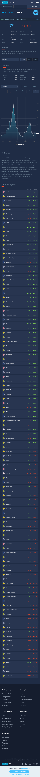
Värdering (5, 699)
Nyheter (5, 705)
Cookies (23, 727)
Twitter (4, 740)
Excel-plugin (6, 718)
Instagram (5, 746)
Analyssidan (6, 697)
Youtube (5, 743)
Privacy (22, 724)
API (3, 715)
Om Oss (23, 715)
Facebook (5, 737)
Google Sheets (7, 721)
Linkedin (5, 749)
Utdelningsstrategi (26, 699)
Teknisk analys (7, 702)
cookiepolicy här (25, 768)
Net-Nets (23, 705)
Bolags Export (7, 727)
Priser (22, 718)
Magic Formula (25, 694)
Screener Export (7, 724)
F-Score (22, 702)
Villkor (22, 721)
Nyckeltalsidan (7, 694)
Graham (23, 697)
